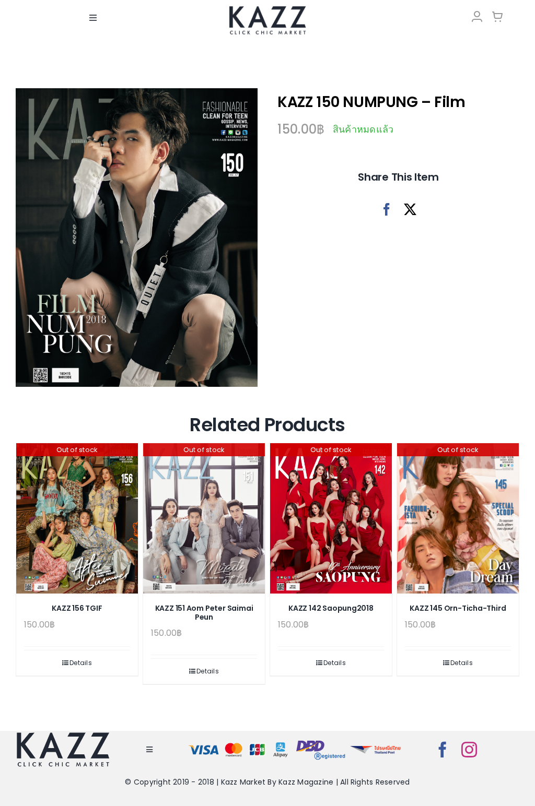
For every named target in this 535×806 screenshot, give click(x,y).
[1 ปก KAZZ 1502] (137, 237)
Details (80, 662)
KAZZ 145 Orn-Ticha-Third (458, 608)
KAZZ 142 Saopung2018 (331, 608)
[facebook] (442, 749)
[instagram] (469, 749)
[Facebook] (386, 209)
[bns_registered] (321, 742)
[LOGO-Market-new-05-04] (267, 9)
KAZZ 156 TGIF (77, 608)
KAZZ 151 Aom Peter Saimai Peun (204, 612)
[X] (410, 209)
